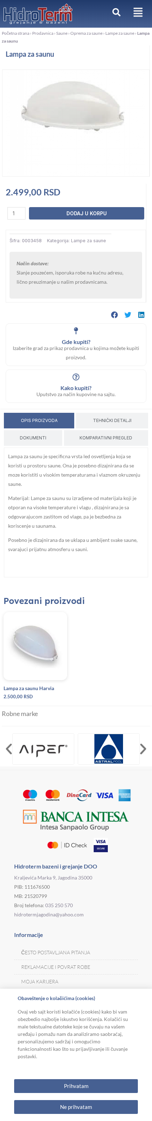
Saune (62, 33)
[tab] (39, 420)
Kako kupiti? (76, 387)
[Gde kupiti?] (76, 330)
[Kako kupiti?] (76, 377)
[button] (114, 315)
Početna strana (15, 33)
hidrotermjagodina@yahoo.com (49, 914)
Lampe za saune (119, 33)
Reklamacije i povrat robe (55, 967)
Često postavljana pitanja (55, 952)
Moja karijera (39, 981)
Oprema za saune (86, 33)
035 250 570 (59, 905)
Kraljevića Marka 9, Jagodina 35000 (53, 878)
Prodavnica (42, 33)
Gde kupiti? (76, 341)
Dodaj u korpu (86, 213)
